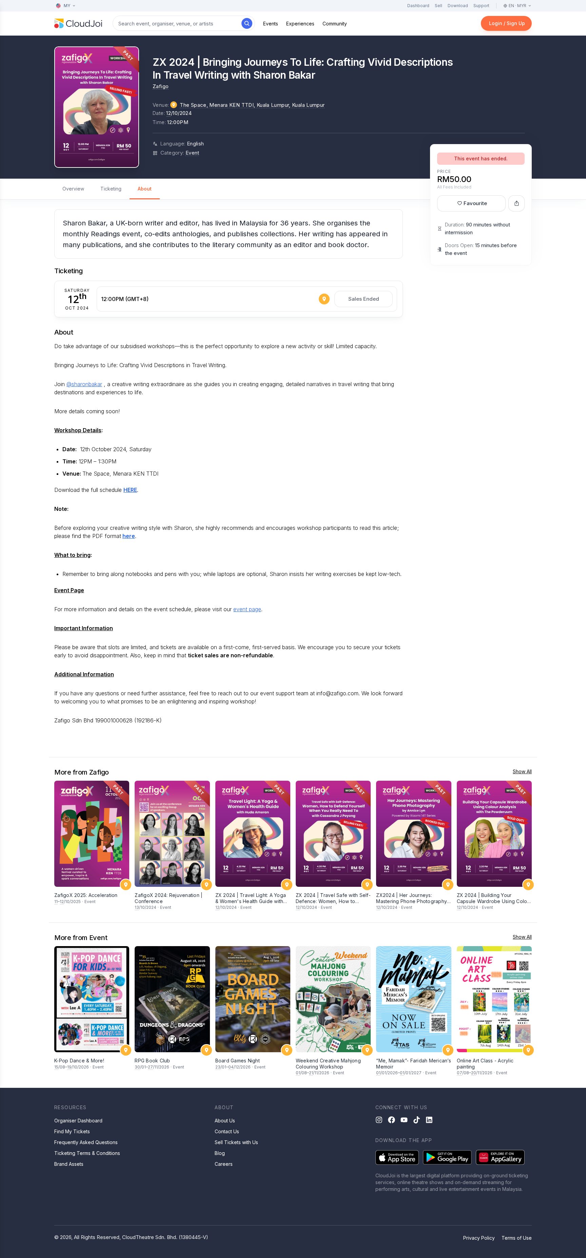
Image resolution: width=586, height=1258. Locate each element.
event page (247, 609)
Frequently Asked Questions (86, 1142)
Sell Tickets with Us (236, 1142)
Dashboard (418, 5)
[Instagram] (379, 1119)
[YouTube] (404, 1119)
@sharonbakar (84, 384)
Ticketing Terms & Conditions (87, 1153)
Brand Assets (68, 1164)
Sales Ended (363, 299)
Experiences (300, 23)
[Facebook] (391, 1119)
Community (335, 23)
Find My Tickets (72, 1131)
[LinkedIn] (429, 1119)
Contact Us (227, 1131)
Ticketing (110, 189)
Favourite (475, 203)
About (145, 189)
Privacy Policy (479, 1238)
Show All (522, 771)
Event (192, 152)
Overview (73, 189)
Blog (220, 1153)
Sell (438, 5)
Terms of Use (517, 1238)
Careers (224, 1164)
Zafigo (161, 86)
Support (481, 5)
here (128, 536)
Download (458, 5)
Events (270, 23)
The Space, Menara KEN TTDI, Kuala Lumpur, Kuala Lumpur (252, 105)
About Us (225, 1120)
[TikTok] (416, 1119)
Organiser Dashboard (78, 1120)
